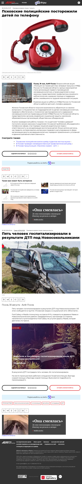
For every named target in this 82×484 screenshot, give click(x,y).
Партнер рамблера (33, 476)
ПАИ (3, 295)
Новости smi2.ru (8, 224)
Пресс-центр (37, 442)
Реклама (46, 442)
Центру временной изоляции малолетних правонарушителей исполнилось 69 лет (63, 184)
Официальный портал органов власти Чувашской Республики (21, 72)
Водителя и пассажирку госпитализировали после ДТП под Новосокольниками (44, 357)
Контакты (61, 444)
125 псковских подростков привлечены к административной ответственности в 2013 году (23, 197)
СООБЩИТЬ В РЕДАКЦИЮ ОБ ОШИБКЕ (27, 446)
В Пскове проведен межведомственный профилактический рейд (43, 144)
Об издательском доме (23, 442)
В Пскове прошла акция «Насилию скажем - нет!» (36, 146)
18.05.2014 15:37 (6, 8)
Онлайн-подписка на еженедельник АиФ (29, 444)
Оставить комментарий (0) (65, 153)
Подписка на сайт (50, 444)
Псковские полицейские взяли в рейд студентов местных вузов (43, 142)
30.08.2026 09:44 (7, 230)
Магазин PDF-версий (57, 442)
